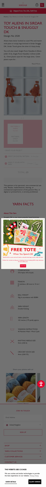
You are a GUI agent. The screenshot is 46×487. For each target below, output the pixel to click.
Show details (11, 482)
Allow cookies (34, 482)
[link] (23, 238)
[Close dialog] (43, 219)
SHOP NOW (23, 265)
